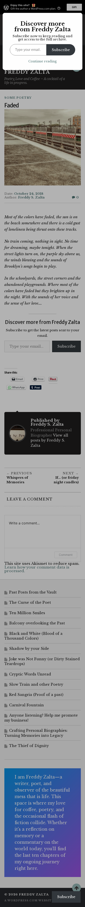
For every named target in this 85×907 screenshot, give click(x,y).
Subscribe (61, 50)
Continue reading (42, 61)
